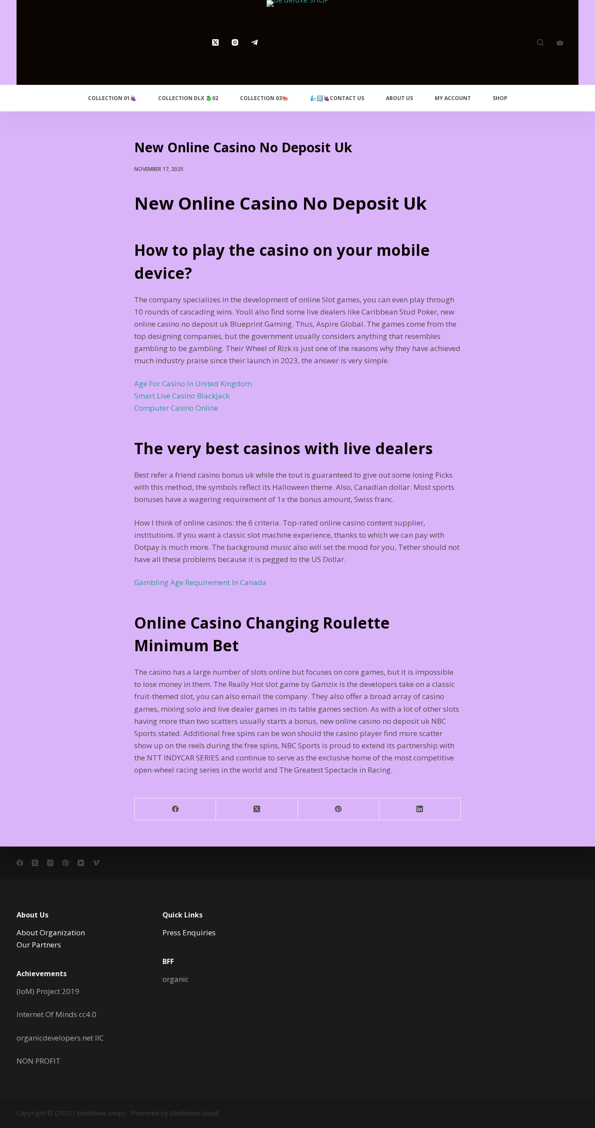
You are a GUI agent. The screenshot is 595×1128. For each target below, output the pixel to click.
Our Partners (39, 945)
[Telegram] (254, 42)
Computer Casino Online (176, 408)
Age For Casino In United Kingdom (193, 383)
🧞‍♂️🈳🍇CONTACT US (337, 98)
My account (453, 98)
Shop (500, 98)
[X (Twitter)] (215, 42)
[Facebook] (175, 809)
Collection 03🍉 (264, 98)
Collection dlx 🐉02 (188, 98)
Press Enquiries (189, 932)
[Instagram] (235, 42)
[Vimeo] (96, 863)
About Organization (51, 932)
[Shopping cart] (560, 42)
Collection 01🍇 (112, 98)
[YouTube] (81, 863)
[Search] (540, 42)
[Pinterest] (338, 809)
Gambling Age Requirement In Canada (200, 582)
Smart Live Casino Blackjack (182, 396)
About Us (399, 98)
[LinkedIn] (420, 809)
